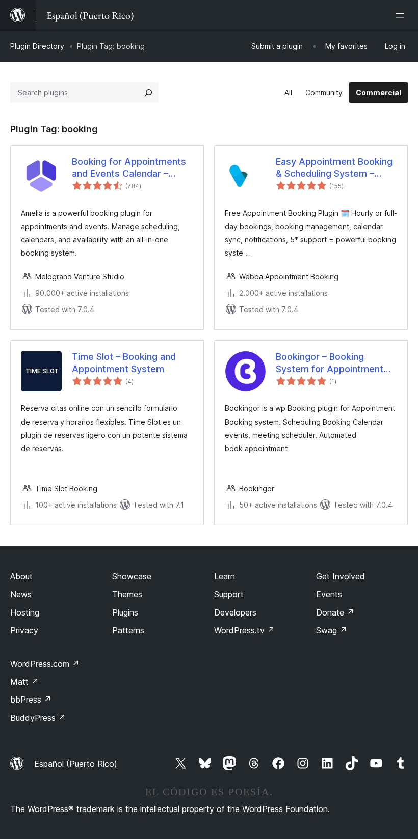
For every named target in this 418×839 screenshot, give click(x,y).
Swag (331, 630)
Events (329, 594)
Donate (335, 612)
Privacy (24, 630)
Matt (24, 682)
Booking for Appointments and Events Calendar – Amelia (129, 168)
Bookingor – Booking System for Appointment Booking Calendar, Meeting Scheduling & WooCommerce (333, 363)
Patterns (128, 630)
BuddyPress (38, 718)
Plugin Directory (37, 46)
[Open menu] (401, 15)
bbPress (30, 699)
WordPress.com (45, 664)
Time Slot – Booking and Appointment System (124, 362)
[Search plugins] (148, 92)
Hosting (24, 612)
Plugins (125, 612)
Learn (224, 576)
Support (229, 594)
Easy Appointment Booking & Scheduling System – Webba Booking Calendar (334, 168)
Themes (127, 594)
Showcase (131, 576)
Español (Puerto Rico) (75, 764)
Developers (235, 612)
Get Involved (340, 576)
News (21, 594)
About (21, 576)
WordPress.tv (244, 630)
